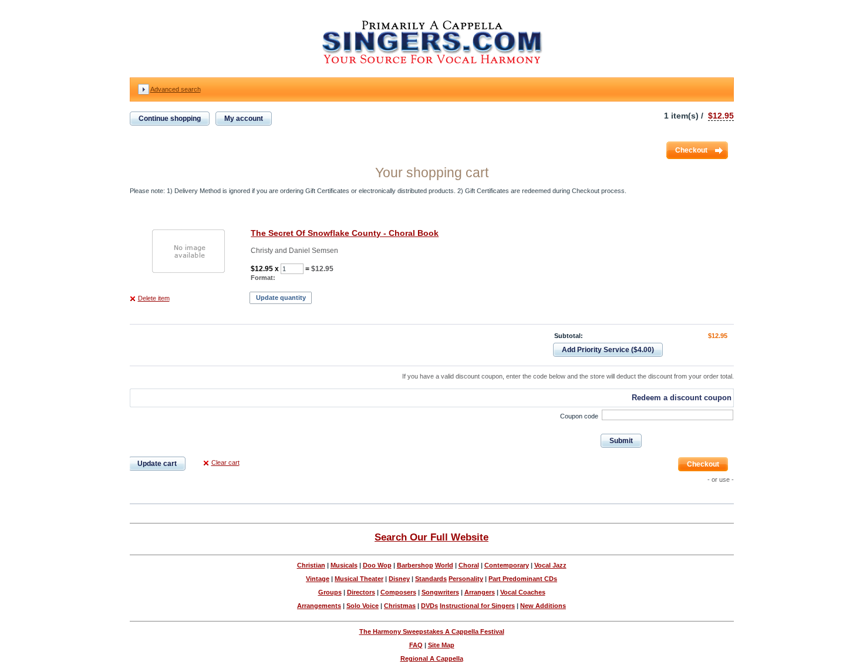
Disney (399, 578)
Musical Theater (359, 578)
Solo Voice (362, 605)
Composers (398, 592)
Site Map (441, 645)
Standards (431, 578)
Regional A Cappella (431, 658)
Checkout (691, 150)
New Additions (543, 605)
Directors (361, 592)
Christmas (400, 605)
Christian (311, 565)
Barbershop (415, 565)
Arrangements (319, 605)
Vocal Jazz (550, 565)
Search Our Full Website (431, 537)
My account (243, 118)
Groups (330, 592)
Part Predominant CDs (522, 578)
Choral (469, 565)
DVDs (429, 605)
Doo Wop (377, 565)
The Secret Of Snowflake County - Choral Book (345, 233)
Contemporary (506, 565)
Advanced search (175, 89)
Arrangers (479, 592)
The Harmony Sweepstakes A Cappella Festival (431, 631)
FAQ (416, 645)
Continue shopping (170, 118)
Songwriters (440, 592)
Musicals (344, 565)
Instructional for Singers (477, 605)
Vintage (317, 578)
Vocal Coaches (522, 592)
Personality (466, 578)
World (444, 565)
